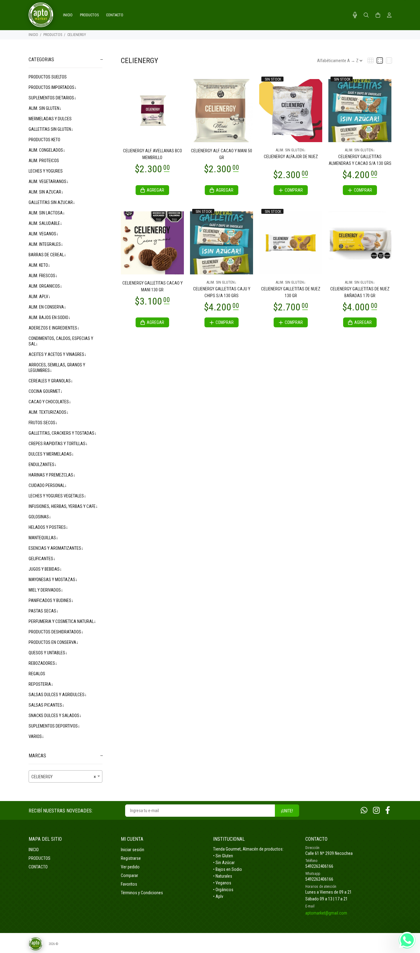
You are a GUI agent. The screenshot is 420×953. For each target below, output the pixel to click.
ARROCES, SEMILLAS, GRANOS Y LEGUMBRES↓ (57, 367)
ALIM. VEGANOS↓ (43, 233)
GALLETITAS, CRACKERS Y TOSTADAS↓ (63, 433)
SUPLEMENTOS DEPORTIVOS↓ (54, 726)
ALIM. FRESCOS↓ (43, 275)
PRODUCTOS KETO (44, 139)
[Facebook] (387, 810)
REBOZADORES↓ (43, 663)
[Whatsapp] (364, 810)
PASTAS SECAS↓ (43, 610)
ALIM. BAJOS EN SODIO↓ (49, 317)
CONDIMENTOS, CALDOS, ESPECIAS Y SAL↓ (61, 341)
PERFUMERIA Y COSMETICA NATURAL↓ (62, 621)
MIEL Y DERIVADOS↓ (46, 590)
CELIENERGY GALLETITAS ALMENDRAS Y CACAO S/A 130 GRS (360, 160)
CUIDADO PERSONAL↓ (48, 485)
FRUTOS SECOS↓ (43, 422)
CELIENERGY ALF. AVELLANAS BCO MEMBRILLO (152, 154)
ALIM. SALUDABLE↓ (45, 223)
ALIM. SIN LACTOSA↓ (47, 212)
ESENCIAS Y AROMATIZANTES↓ (56, 548)
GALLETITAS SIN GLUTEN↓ (51, 129)
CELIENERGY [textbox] (63, 776)
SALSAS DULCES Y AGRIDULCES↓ (58, 694)
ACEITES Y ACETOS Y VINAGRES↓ (57, 354)
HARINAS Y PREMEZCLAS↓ (52, 475)
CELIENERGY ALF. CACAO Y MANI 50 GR (221, 154)
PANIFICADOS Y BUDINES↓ (51, 600)
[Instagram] (376, 810)
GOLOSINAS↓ (40, 516)
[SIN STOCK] (290, 110)
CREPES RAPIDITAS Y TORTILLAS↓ (58, 443)
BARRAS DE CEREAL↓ (47, 254)
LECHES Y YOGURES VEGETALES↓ (57, 495)
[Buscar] (366, 15)
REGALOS (37, 673)
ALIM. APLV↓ (39, 296)
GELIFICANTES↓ (42, 558)
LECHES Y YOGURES (46, 171)
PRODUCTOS (52, 35)
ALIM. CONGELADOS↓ (47, 150)
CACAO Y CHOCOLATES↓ (50, 401)
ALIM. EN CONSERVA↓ (47, 307)
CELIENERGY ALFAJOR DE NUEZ (291, 156)
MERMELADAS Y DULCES (50, 118)
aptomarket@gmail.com (326, 913)
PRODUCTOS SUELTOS (48, 76)
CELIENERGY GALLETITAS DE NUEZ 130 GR (290, 292)
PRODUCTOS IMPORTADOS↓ (53, 87)
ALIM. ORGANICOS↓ (45, 286)
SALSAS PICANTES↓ (46, 705)
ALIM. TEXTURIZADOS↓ (49, 412)
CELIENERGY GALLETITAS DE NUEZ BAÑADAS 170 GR (360, 292)
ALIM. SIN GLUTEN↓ (45, 108)
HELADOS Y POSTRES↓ (48, 527)
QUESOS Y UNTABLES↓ (48, 652)
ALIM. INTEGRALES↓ (46, 244)
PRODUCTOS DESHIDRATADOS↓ (56, 631)
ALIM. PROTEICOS (44, 160)
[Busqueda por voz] (355, 15)
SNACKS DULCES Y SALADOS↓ (55, 715)
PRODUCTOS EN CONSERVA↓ (53, 642)
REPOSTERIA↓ (41, 684)
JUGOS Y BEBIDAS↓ (45, 569)
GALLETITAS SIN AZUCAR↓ (52, 202)
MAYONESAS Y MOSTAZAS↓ (53, 579)
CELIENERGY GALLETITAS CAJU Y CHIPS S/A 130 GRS (221, 292)
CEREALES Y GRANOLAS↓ (51, 380)
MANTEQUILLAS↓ (43, 537)
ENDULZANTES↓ (43, 464)
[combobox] (65, 776)
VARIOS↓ (36, 736)
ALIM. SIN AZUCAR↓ (46, 191)
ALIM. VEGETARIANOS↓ (49, 181)
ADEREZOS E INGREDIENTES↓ (54, 327)
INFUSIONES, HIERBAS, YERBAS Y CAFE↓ (63, 506)
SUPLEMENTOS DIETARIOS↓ (52, 97)
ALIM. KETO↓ (39, 265)
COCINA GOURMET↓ (45, 391)
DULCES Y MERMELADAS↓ (51, 454)
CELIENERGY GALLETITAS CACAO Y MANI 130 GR (152, 286)
